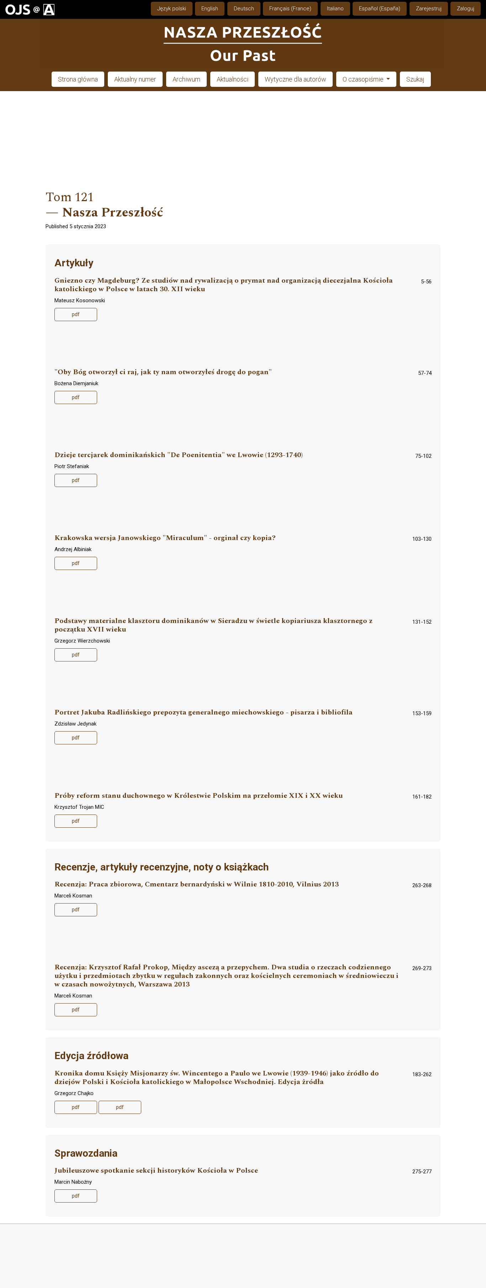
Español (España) (379, 8)
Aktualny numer (135, 79)
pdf (76, 314)
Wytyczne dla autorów (295, 79)
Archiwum (186, 79)
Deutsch (244, 8)
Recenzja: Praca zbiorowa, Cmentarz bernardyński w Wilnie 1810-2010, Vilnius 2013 (196, 884)
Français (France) (290, 8)
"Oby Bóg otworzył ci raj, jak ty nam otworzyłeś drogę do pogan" (163, 372)
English (209, 8)
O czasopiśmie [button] (364, 79)
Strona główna (78, 79)
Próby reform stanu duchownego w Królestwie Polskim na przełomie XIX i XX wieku (198, 795)
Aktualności (232, 79)
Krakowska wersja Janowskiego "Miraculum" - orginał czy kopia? (165, 538)
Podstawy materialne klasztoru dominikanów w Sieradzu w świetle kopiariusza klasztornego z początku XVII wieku (213, 625)
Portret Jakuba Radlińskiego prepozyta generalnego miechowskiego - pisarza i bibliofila (203, 712)
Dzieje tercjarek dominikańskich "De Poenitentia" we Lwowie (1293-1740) (178, 455)
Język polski (171, 8)
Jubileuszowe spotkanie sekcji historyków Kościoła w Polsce (156, 1170)
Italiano (335, 8)
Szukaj (415, 79)
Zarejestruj (429, 8)
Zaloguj (465, 8)
